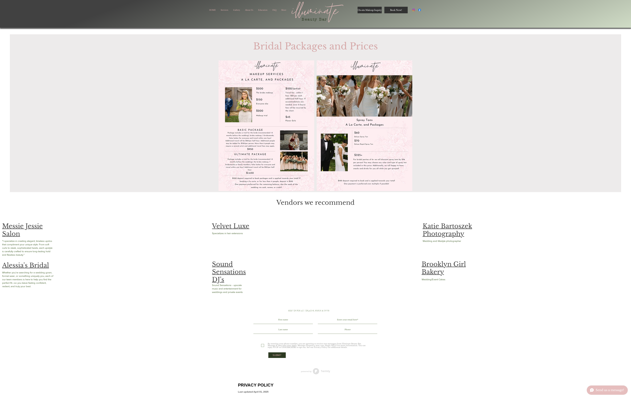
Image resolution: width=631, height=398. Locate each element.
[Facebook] (419, 10)
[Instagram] (413, 10)
